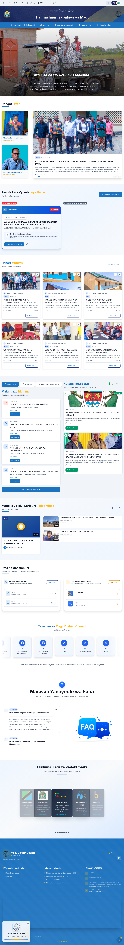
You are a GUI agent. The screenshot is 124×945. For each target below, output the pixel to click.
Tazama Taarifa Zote (111, 194)
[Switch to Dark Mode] (108, 3)
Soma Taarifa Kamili (13, 244)
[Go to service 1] (55, 832)
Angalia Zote (115, 384)
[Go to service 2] (58, 832)
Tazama (16, 414)
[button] (31, 719)
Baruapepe (45, 3)
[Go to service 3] (60, 832)
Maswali (7, 3)
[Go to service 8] (69, 832)
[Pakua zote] (52, 593)
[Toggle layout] (28, 923)
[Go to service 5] (64, 832)
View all (117, 508)
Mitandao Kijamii (21, 3)
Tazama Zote (52, 582)
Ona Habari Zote (113, 264)
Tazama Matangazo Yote (31, 489)
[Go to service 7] (67, 832)
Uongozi (34, 3)
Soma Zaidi (37, 175)
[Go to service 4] (62, 832)
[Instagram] (119, 858)
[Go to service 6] (65, 832)
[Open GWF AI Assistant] (119, 940)
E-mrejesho (58, 3)
